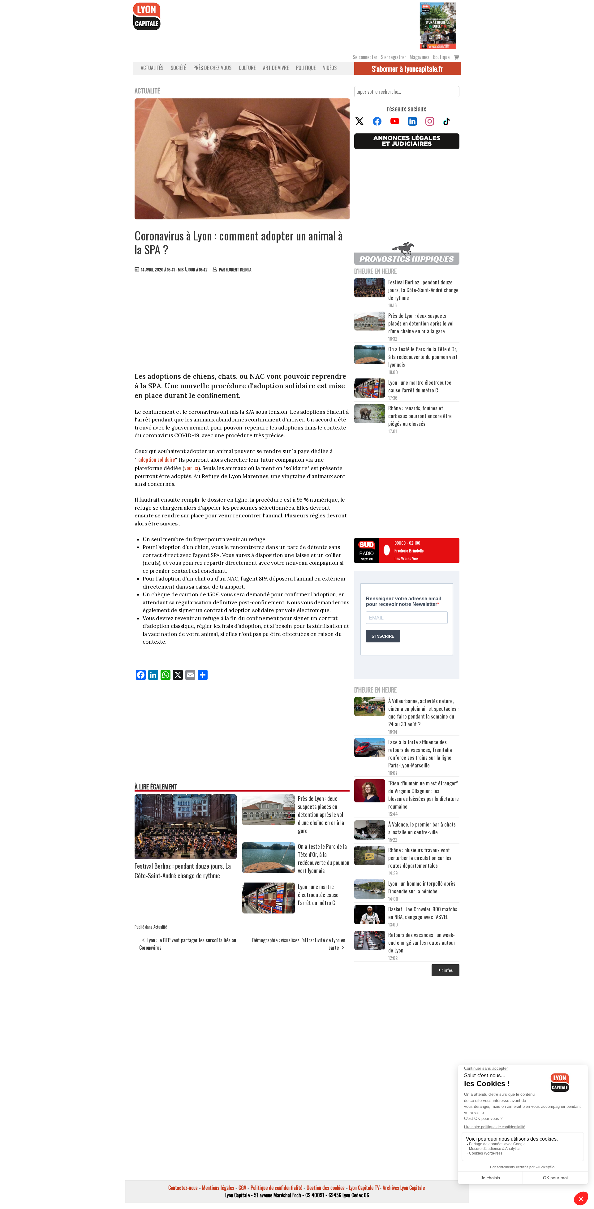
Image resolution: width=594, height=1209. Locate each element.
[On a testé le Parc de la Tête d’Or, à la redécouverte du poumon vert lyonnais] (268, 871)
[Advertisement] (242, 323)
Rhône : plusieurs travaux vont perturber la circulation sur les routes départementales (419, 857)
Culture (247, 67)
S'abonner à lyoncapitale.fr (407, 68)
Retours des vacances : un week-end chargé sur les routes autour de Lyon (421, 942)
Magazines (419, 57)
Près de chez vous (212, 67)
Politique (306, 67)
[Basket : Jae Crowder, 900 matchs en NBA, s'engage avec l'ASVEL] (369, 915)
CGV (242, 1187)
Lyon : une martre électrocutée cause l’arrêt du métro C (318, 895)
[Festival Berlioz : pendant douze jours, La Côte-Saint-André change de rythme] (186, 857)
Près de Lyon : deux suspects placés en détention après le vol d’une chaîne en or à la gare (321, 814)
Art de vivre (276, 67)
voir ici (191, 468)
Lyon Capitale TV (364, 1187)
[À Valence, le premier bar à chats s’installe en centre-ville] (369, 830)
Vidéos (330, 67)
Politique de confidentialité (276, 1187)
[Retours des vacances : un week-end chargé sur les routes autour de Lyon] (369, 941)
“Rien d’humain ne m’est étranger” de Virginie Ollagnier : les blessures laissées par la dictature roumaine (423, 794)
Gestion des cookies (326, 1187)
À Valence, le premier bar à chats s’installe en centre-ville (422, 828)
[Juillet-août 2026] (438, 25)
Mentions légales (218, 1187)
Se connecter (365, 57)
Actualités (152, 67)
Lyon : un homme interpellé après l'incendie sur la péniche (421, 887)
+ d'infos (445, 970)
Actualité (160, 927)
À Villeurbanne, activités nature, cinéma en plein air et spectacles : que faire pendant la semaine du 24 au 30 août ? (423, 712)
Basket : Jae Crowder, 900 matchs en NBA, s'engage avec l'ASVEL (422, 913)
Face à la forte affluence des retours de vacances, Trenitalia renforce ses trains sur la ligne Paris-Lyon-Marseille (420, 753)
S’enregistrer (393, 57)
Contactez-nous (183, 1187)
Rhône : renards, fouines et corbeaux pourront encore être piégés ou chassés (420, 415)
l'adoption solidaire (155, 459)
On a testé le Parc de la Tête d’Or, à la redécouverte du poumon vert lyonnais (323, 858)
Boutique (441, 57)
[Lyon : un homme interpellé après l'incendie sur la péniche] (369, 889)
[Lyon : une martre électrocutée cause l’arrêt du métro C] (268, 911)
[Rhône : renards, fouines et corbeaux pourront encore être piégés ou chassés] (369, 414)
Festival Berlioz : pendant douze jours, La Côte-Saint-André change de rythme (183, 870)
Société (178, 67)
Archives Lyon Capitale (404, 1187)
